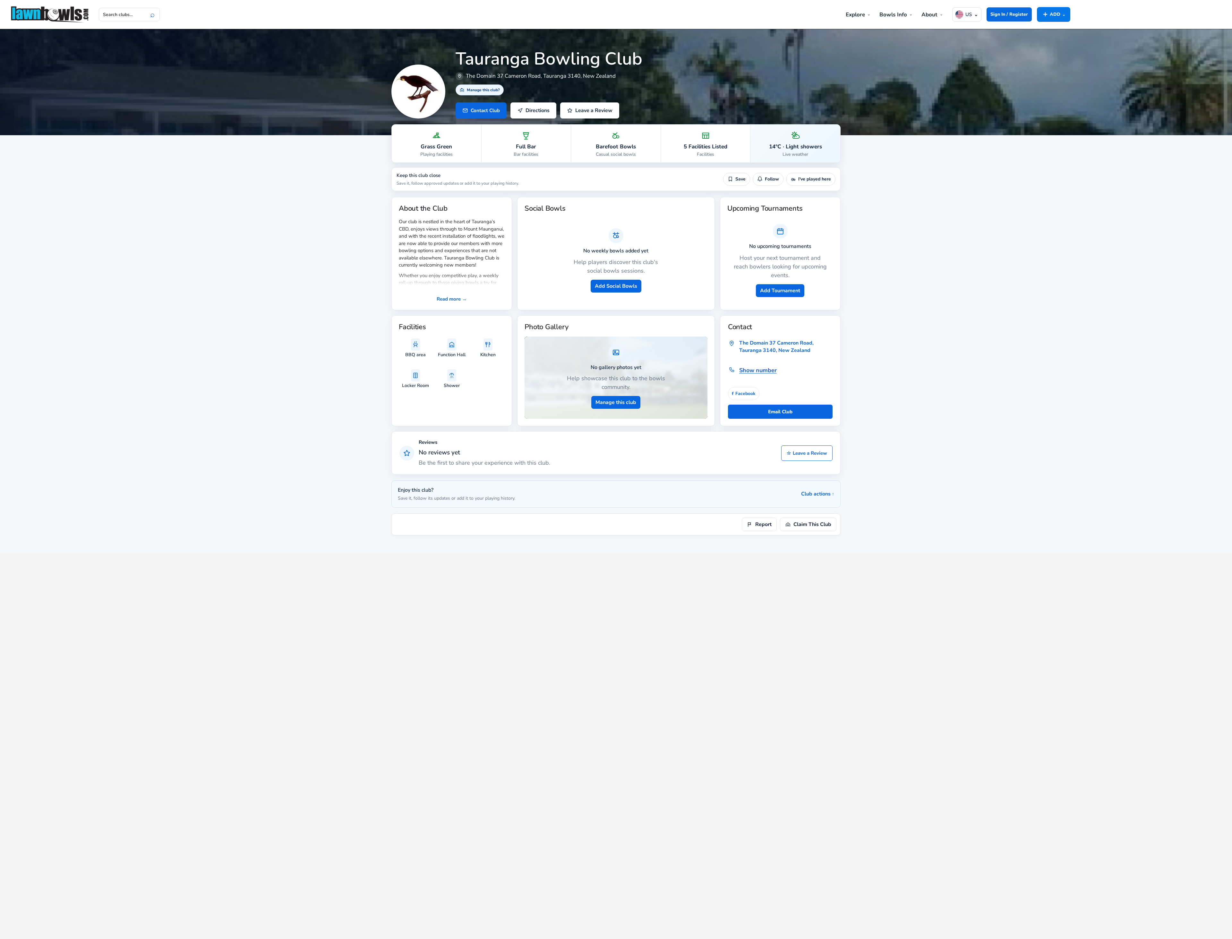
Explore (855, 14)
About (929, 14)
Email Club (780, 411)
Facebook (744, 394)
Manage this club (615, 402)
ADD (1053, 14)
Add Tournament (780, 290)
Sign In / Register (1009, 14)
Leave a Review (807, 453)
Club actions (817, 493)
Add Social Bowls (616, 286)
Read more (452, 299)
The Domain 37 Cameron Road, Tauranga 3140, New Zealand (776, 346)
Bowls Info (893, 14)
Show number (758, 370)
